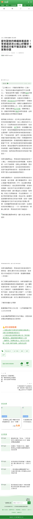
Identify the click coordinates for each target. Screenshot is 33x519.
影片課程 (4, 416)
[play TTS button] (8, 83)
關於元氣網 (5, 509)
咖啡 (27, 93)
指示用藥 (17, 109)
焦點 (2, 5)
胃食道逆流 (12, 101)
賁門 (15, 127)
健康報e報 (8, 503)
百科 (24, 5)
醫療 (20, 5)
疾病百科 (24, 509)
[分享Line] (12, 8)
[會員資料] (28, 2)
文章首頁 (13, 512)
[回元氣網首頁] (6, 2)
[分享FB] (4, 8)
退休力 (29, 509)
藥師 (17, 111)
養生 (7, 5)
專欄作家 (19, 512)
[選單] (31, 2)
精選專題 (18, 509)
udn (2, 37)
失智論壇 (13, 5)
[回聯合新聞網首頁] (2, 2)
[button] (30, 5)
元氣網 (6, 37)
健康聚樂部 (11, 509)
